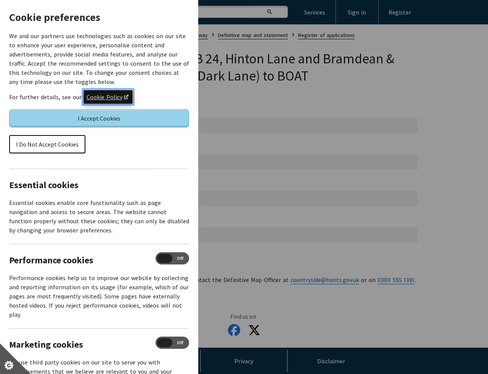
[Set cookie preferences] (15, 358)
